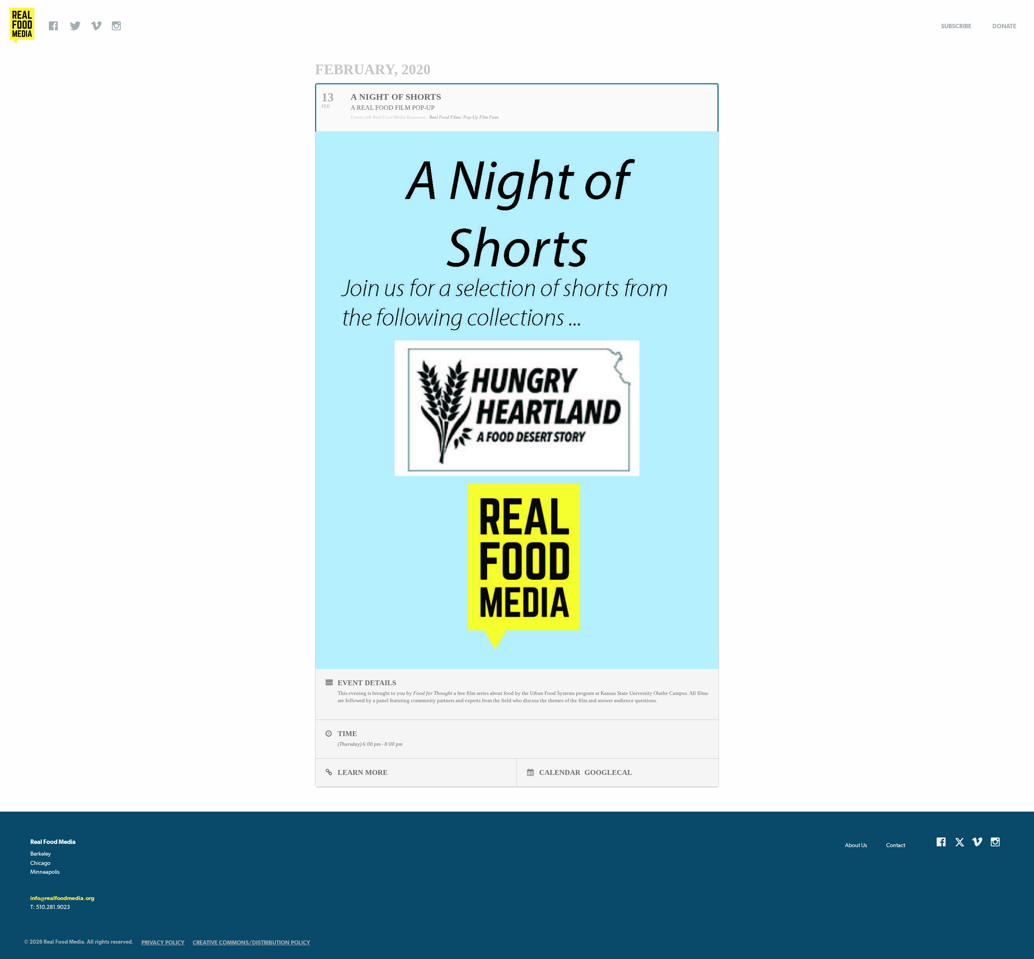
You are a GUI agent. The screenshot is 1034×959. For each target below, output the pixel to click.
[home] (22, 25)
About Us (856, 845)
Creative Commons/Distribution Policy (251, 942)
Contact (895, 845)
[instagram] (118, 25)
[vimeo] (97, 25)
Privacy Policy (163, 942)
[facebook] (55, 25)
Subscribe (956, 26)
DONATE (1004, 26)
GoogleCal (608, 772)
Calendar (559, 772)
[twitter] (76, 25)
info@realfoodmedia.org (62, 898)
